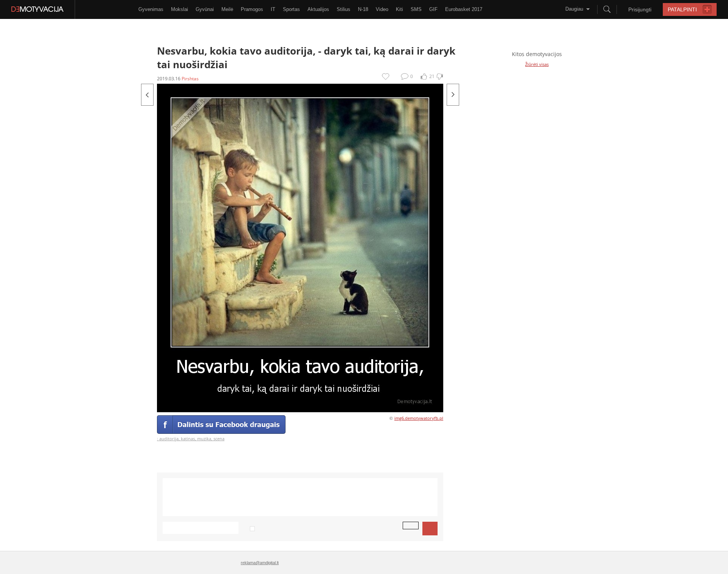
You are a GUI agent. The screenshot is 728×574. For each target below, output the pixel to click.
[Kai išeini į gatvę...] (453, 95)
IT (273, 9)
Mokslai (179, 9)
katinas (188, 438)
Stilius (343, 9)
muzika (204, 438)
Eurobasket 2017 (463, 9)
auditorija (169, 438)
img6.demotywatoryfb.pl (418, 418)
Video (382, 9)
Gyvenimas (150, 9)
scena (218, 438)
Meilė (227, 9)
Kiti (399, 9)
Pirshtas (190, 78)
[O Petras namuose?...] (147, 95)
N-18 (363, 9)
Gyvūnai (205, 9)
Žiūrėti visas (537, 64)
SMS (416, 9)
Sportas (291, 9)
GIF (433, 9)
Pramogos (252, 9)
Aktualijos (318, 9)
